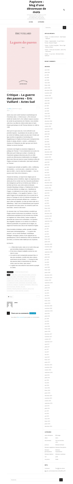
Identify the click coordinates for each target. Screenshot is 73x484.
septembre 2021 (48, 221)
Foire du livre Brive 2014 (59, 441)
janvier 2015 (47, 423)
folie (29, 278)
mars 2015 (47, 418)
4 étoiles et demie (26, 275)
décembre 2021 (48, 213)
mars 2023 (47, 175)
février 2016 (47, 390)
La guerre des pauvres (12, 282)
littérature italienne (49, 454)
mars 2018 (47, 326)
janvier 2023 (47, 180)
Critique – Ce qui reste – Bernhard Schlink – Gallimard (54, 54)
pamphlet (16, 284)
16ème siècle (14, 275)
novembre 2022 (48, 185)
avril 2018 (47, 323)
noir (45, 456)
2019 (19, 275)
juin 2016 (47, 380)
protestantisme (11, 286)
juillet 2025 (47, 103)
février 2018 (47, 329)
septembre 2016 (48, 372)
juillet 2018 (47, 316)
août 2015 (47, 405)
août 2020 (47, 254)
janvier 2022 (47, 211)
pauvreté (21, 284)
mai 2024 (47, 139)
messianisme (22, 282)
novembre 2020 (48, 246)
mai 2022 (47, 200)
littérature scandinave (60, 454)
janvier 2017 (47, 362)
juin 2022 (47, 198)
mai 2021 (47, 231)
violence (26, 290)
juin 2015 (47, 411)
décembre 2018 (48, 305)
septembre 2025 (48, 98)
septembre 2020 (48, 252)
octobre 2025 (48, 95)
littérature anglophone (50, 447)
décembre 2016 (48, 364)
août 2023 (47, 162)
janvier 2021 (47, 241)
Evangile (25, 278)
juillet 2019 (47, 287)
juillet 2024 (47, 134)
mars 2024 (47, 144)
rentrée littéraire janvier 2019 (14, 288)
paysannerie (28, 284)
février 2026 (47, 85)
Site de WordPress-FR (60, 471)
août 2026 (47, 70)
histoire (17, 280)
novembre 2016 (48, 367)
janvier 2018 (47, 331)
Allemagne (10, 276)
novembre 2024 (48, 123)
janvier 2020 (47, 272)
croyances (32, 276)
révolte (25, 288)
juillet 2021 (47, 226)
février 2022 (47, 208)
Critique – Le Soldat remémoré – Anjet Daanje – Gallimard (55, 37)
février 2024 (47, 146)
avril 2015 (47, 416)
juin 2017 (47, 349)
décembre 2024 (48, 121)
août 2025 (47, 100)
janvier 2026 (47, 88)
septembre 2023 (48, 159)
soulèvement (10, 290)
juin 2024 (47, 136)
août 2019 (47, 285)
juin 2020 (47, 259)
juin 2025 (47, 105)
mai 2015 (47, 413)
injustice (33, 280)
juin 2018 (47, 318)
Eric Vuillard (19, 278)
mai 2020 (47, 262)
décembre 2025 (48, 90)
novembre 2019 (48, 277)
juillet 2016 (47, 377)
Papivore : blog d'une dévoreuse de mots (36, 7)
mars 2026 (47, 82)
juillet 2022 (47, 195)
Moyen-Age (10, 284)
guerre (33, 278)
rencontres (47, 459)
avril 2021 (47, 234)
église (13, 278)
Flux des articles (60, 468)
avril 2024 (47, 141)
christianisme (20, 276)
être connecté (20, 317)
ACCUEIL (31, 22)
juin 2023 (47, 167)
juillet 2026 (47, 72)
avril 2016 (47, 385)
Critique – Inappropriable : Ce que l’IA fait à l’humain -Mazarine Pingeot (54, 41)
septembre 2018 (48, 311)
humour (22, 280)
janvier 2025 (47, 118)
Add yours (32, 313)
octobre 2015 (48, 400)
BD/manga (57, 435)
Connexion (47, 468)
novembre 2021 (48, 216)
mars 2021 (47, 236)
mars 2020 (47, 267)
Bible (14, 276)
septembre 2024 (48, 129)
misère (34, 282)
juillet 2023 (47, 164)
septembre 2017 (48, 341)
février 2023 (47, 177)
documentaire (48, 440)
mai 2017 (47, 352)
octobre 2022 (48, 187)
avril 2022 (47, 203)
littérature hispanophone (58, 450)
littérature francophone (21, 272)
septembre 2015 (48, 403)
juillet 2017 (47, 346)
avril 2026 (47, 80)
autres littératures (49, 435)
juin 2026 (47, 75)
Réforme (18, 286)
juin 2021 (47, 229)
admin (9, 108)
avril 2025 (47, 111)
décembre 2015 (48, 395)
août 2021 (47, 223)
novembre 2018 (48, 308)
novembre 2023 (48, 154)
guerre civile (10, 280)
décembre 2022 (48, 182)
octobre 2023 (48, 157)
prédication (35, 284)
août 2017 (47, 344)
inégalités (27, 280)
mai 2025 (47, 108)
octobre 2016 (48, 370)
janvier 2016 (47, 393)
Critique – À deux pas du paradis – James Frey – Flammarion (55, 50)
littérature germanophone (48, 450)
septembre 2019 (48, 282)
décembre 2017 (48, 334)
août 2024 (47, 131)
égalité (9, 278)
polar (56, 456)
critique (27, 276)
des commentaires (50, 471)
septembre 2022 (48, 190)
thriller (56, 459)
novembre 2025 (48, 93)
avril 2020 (47, 264)
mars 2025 (47, 113)
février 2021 (47, 239)
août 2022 (47, 193)
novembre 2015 (48, 398)
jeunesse (47, 444)
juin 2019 (47, 290)
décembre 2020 (48, 244)
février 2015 (47, 421)
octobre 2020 (48, 249)
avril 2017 (47, 354)
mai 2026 (47, 77)
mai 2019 (47, 293)
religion (23, 286)
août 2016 (47, 375)
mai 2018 (47, 321)
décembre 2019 (48, 275)
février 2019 (47, 300)
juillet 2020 (47, 257)
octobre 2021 (48, 218)
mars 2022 (47, 205)
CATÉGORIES (41, 22)
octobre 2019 (48, 280)
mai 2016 (47, 382)
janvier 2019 (47, 303)
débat (46, 438)
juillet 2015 (47, 408)
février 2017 (47, 359)
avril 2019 (47, 295)
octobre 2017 (48, 339)
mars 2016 (47, 388)
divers (56, 438)
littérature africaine (59, 444)
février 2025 (47, 116)
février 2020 (47, 270)
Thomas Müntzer (19, 290)
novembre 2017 (48, 336)
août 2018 (47, 313)
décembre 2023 (48, 152)
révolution (31, 288)
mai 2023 (47, 170)
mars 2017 (47, 357)
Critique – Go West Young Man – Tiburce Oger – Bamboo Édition (55, 46)
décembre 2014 (48, 426)
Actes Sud (33, 275)
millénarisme (29, 282)
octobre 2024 (48, 126)
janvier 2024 (47, 149)
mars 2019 (47, 298)
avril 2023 (47, 172)
